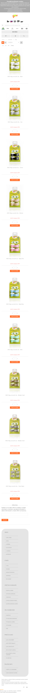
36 (8, 45)
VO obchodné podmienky (11, 618)
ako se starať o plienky (11, 650)
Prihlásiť (23, 36)
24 (5, 45)
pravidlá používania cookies (12, 603)
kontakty (8, 569)
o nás (7, 565)
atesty (7, 540)
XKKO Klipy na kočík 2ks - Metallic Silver (15, 440)
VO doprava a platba (10, 621)
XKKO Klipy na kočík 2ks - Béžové (15, 213)
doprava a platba (9, 590)
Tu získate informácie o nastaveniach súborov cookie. (15, 8)
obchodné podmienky (10, 593)
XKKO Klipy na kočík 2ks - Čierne (15, 167)
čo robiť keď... (9, 658)
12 (2, 45)
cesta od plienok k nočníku (11, 672)
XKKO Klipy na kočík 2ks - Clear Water (15, 486)
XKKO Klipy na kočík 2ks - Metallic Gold (15, 395)
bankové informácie (10, 572)
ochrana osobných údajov (11, 600)
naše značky (8, 537)
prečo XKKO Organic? (10, 643)
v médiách (8, 550)
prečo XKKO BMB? (10, 639)
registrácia (8, 615)
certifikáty (8, 544)
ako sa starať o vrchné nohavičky (10, 654)
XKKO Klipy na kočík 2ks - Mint (15, 349)
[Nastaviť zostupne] (21, 42)
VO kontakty (8, 625)
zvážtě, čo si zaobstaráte (11, 669)
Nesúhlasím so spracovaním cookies (15, 11)
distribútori (8, 575)
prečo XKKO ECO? (10, 646)
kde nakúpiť (8, 579)
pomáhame (8, 554)
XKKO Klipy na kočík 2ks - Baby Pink (15, 258)
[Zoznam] (5, 42)
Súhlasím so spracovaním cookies (15, 9)
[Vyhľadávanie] (2, 25)
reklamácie (8, 597)
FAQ (7, 628)
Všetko (12, 45)
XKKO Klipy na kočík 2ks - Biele (15, 76)
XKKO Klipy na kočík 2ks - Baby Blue (15, 304)
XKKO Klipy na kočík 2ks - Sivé (15, 122)
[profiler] (1, 689)
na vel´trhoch (9, 547)
